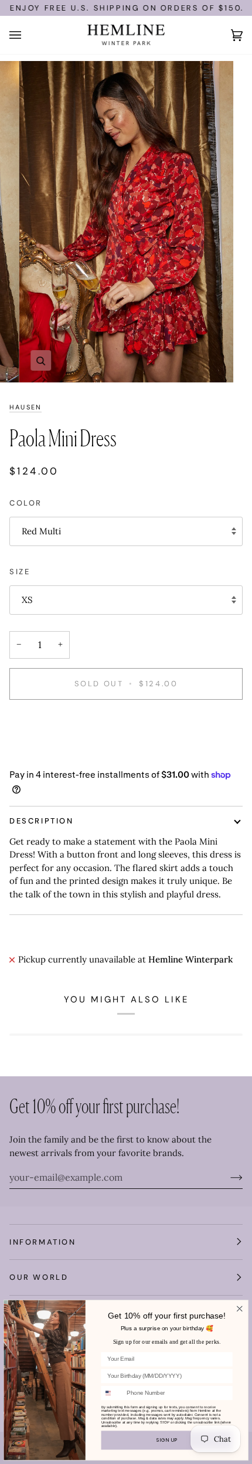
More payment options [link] (56, 755)
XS (27, 599)
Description (41, 821)
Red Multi (41, 531)
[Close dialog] (239, 1309)
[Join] (227, 1177)
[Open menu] (27, 35)
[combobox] (112, 1392)
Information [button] (42, 1242)
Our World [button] (38, 1277)
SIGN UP (166, 1439)
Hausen (25, 407)
